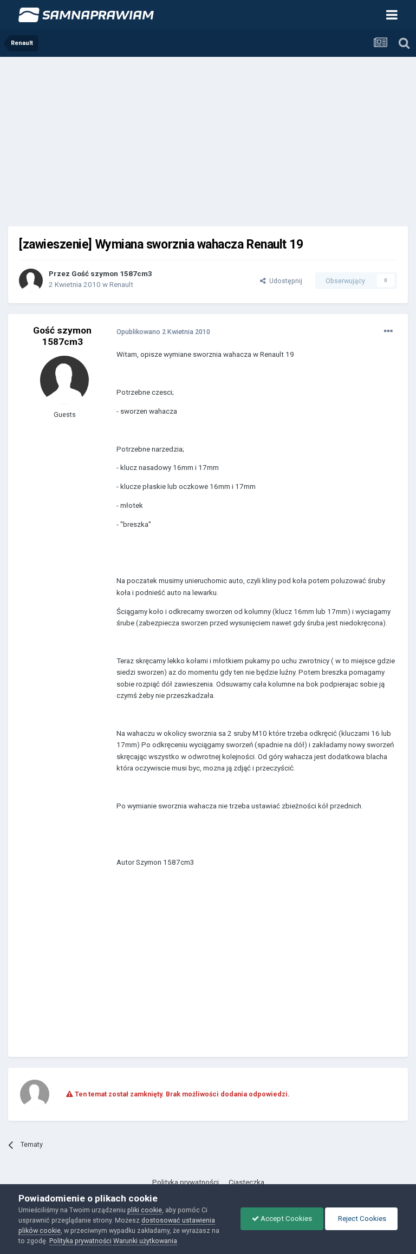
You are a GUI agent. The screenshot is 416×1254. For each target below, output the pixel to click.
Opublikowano (163, 332)
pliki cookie (144, 1210)
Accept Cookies (285, 1218)
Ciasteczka (246, 1182)
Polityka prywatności (185, 1182)
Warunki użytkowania (145, 1241)
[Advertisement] (208, 138)
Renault (121, 284)
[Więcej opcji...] (388, 331)
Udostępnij (284, 281)
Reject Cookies (361, 1218)
